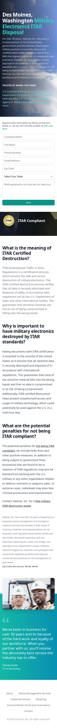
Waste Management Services (35, 693)
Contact (28, 711)
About (9, 693)
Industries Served (20, 699)
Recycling (41, 699)
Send (28, 202)
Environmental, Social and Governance (28, 705)
